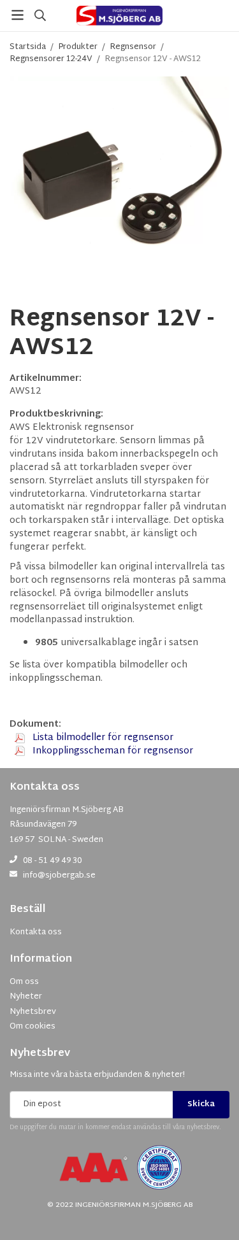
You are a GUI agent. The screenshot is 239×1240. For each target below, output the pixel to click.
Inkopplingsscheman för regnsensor (111, 751)
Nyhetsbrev (40, 1053)
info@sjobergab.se (59, 875)
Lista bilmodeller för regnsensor (101, 737)
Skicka (201, 1104)
